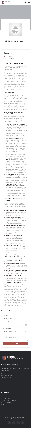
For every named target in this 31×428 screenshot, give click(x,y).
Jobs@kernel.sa (8, 375)
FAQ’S (4, 404)
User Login (6, 396)
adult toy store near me (11, 256)
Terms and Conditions (9, 400)
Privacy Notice (7, 398)
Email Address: (7, 322)
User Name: (6, 315)
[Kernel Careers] (8, 2)
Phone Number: (7, 328)
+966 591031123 (8, 373)
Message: (5, 335)
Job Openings (7, 402)
